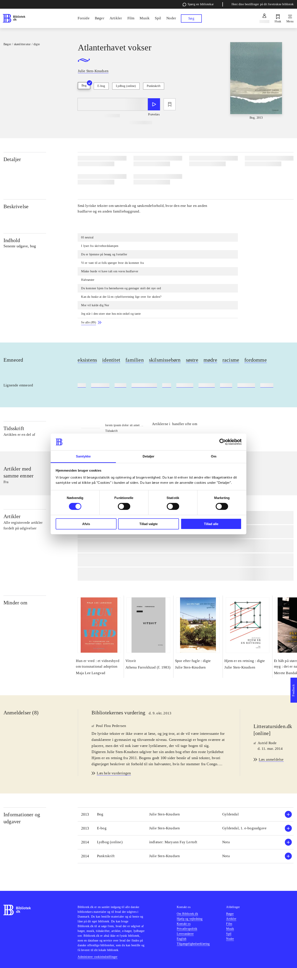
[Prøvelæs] (154, 104)
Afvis (86, 524)
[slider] (256, 81)
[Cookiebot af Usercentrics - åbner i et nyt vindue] (223, 442)
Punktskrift (153, 86)
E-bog (101, 86)
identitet (111, 360)
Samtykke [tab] (83, 456)
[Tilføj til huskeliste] (170, 104)
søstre (192, 360)
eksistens (87, 360)
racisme (230, 360)
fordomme (255, 360)
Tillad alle (211, 524)
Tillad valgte (148, 524)
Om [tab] (213, 456)
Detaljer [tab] (149, 456)
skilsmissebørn (165, 360)
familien (134, 360)
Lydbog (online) (126, 86)
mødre (210, 360)
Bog (84, 85)
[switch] (124, 506)
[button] (186, 814)
